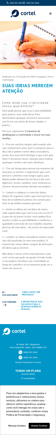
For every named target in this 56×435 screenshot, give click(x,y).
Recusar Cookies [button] (17, 425)
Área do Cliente (28, 374)
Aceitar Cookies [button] (39, 425)
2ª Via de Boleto (28, 378)
